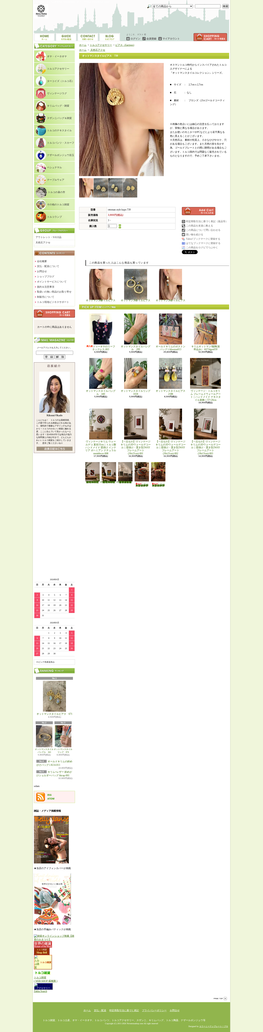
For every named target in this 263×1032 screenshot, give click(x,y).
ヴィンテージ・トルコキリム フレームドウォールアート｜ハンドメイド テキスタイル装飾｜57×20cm (205, 395)
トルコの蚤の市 (56, 192)
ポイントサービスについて (52, 281)
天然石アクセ (43, 242)
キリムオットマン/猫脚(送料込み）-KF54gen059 (205, 348)
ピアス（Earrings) (124, 45)
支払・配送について (66, 37)
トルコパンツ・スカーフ (60, 142)
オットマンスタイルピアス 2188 (170, 392)
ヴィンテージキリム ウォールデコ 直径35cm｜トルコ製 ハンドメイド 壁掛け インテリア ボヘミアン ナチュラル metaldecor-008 (102, 447)
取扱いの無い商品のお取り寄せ (54, 291)
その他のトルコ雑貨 (58, 204)
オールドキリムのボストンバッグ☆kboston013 (170, 348)
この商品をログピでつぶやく (202, 247)
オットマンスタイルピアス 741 (137, 300)
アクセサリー (43, 988)
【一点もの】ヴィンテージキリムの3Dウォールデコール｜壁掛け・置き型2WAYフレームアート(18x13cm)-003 (205, 447)
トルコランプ (54, 216)
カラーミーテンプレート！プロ (213, 1026)
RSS (49, 795)
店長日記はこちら (55, 449)
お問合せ (109, 37)
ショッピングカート (210, 37)
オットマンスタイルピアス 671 (54, 713)
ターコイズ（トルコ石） (60, 81)
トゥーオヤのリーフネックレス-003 (103, 348)
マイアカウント (171, 38)
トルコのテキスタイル (59, 130)
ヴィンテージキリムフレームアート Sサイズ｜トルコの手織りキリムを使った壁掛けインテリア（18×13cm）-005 (111, 482)
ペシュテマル (54, 167)
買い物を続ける (194, 234)
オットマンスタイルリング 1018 (137, 392)
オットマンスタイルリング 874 (63, 750)
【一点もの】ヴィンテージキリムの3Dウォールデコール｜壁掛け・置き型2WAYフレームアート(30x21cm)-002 (171, 447)
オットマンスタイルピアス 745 (172, 300)
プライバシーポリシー (154, 1010)
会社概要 (42, 261)
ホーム (44, 37)
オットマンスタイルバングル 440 (100, 392)
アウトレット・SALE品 (48, 237)
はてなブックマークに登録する (203, 243)
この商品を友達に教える (199, 225)
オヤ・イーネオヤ (57, 56)
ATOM (51, 798)
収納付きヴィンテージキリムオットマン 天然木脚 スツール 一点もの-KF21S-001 (142, 485)
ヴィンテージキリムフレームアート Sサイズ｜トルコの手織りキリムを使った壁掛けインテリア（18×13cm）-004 (94, 482)
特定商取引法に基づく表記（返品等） (207, 221)
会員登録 (151, 38)
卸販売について (45, 296)
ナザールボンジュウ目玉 (60, 155)
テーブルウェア (55, 179)
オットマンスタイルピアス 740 (102, 300)
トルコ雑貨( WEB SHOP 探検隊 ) (45, 979)
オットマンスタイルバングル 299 (135, 348)
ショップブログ (87, 37)
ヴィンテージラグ (57, 93)
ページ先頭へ (220, 998)
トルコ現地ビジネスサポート (53, 302)
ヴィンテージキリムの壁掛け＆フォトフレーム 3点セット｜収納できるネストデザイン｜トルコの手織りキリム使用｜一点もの (125, 482)
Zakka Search (40, 991)
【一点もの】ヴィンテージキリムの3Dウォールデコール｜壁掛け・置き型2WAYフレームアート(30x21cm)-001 (136, 447)
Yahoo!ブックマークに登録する (203, 238)
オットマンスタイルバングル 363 (44, 750)
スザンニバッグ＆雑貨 (59, 118)
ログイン (135, 38)
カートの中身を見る (54, 313)
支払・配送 (100, 1010)
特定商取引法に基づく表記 (124, 1010)
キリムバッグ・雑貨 (58, 105)
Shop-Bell (41, 952)
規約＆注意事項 (45, 286)
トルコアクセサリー (58, 68)
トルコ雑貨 (42, 949)
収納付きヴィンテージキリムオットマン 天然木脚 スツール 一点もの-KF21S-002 (158, 485)
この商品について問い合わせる (203, 230)
